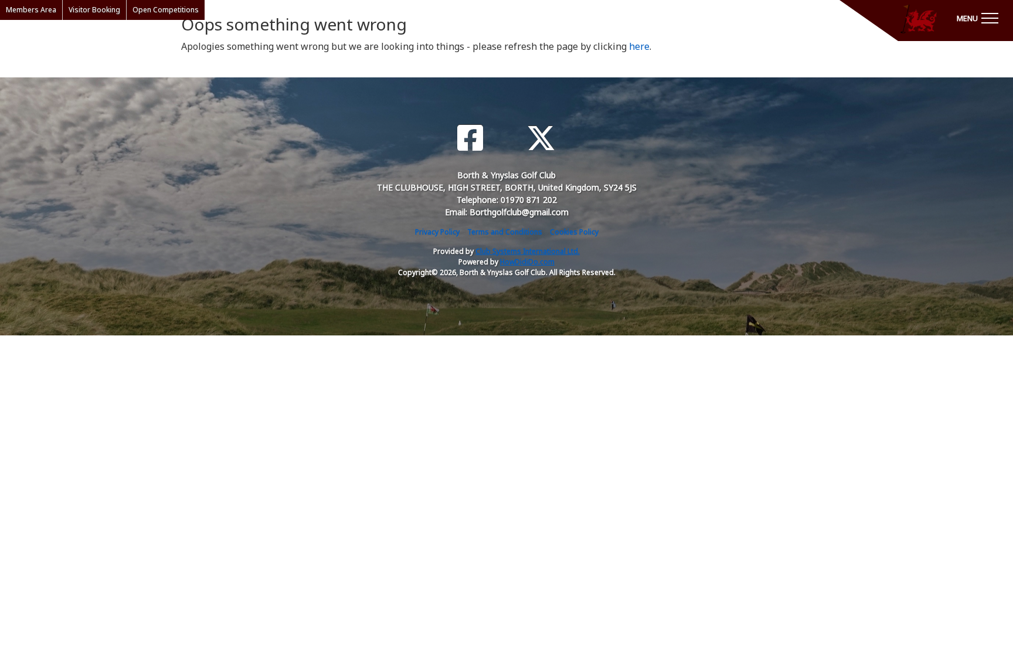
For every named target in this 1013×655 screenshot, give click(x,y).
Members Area (31, 10)
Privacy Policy (437, 232)
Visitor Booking (94, 10)
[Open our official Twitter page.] (541, 138)
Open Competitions (165, 10)
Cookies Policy (574, 232)
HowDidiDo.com (527, 262)
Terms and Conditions (504, 232)
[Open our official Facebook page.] (470, 138)
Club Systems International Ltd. (527, 251)
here (639, 46)
